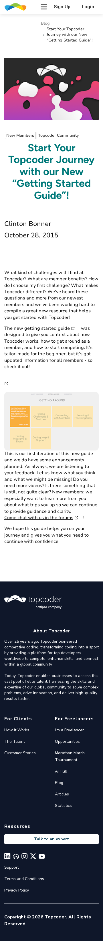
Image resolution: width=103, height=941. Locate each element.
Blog (45, 23)
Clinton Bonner (27, 223)
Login (88, 6)
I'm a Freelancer (69, 730)
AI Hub (61, 771)
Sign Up (62, 6)
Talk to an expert (51, 839)
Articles (62, 794)
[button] (43, 6)
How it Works (16, 730)
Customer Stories (20, 753)
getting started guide (47, 328)
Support (11, 867)
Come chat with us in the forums (38, 518)
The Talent (14, 741)
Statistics (63, 805)
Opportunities (67, 741)
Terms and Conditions (24, 879)
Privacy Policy (16, 890)
